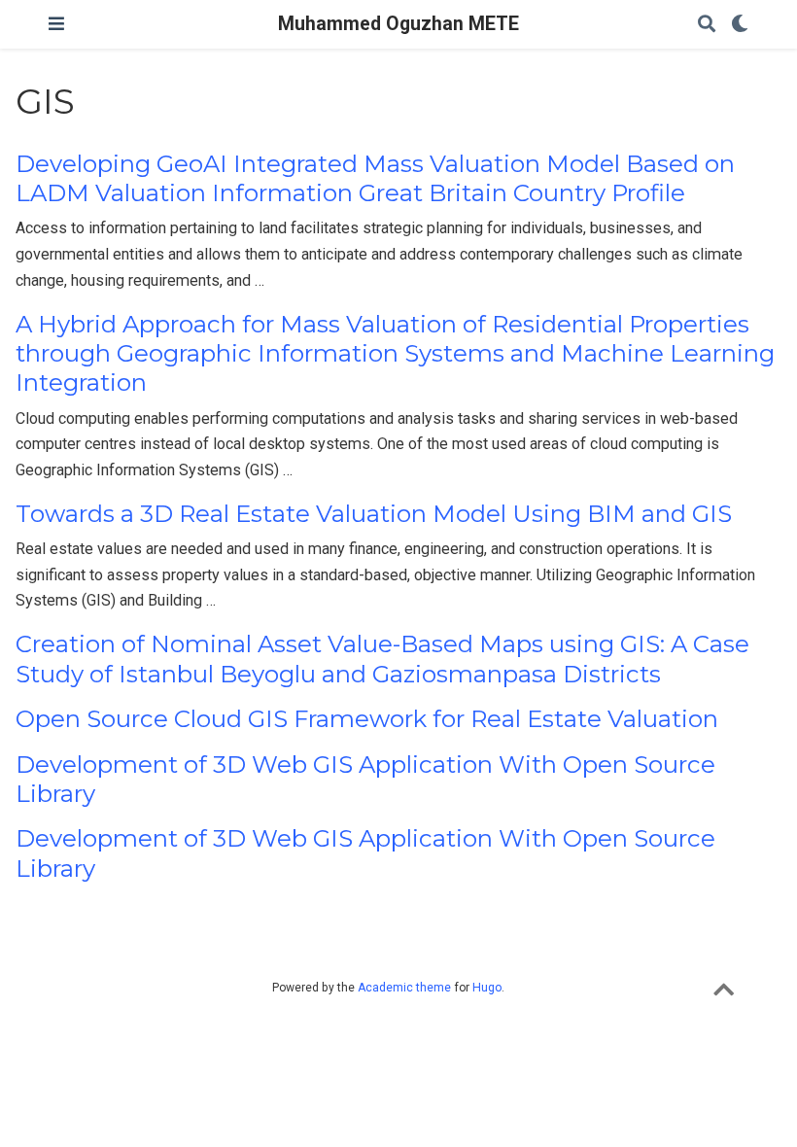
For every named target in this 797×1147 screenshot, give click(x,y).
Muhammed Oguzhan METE (398, 24)
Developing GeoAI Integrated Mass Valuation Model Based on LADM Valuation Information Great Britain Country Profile (375, 178)
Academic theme (404, 987)
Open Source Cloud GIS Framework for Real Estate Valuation (367, 719)
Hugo (487, 987)
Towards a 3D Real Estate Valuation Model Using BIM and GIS (374, 514)
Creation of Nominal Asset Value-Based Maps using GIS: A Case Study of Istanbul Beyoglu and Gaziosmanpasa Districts (382, 658)
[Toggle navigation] (56, 24)
